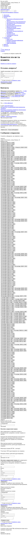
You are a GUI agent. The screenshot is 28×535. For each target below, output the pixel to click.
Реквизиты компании (10, 111)
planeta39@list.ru (19, 92)
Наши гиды (9, 39)
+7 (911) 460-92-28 (15, 96)
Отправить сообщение (6, 83)
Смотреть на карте (5, 4)
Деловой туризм (11, 33)
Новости (6, 44)
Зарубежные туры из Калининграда (16, 23)
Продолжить (4, 481)
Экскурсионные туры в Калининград (16, 21)
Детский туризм (11, 24)
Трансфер (9, 36)
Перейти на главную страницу (8, 63)
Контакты (6, 45)
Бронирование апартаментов (14, 25)
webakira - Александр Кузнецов (9, 116)
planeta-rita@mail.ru (19, 95)
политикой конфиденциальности (9, 124)
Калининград (7, 16)
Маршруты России (11, 27)
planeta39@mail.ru (5, 9)
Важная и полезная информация (15, 40)
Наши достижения (11, 43)
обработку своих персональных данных (11, 81)
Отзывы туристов (11, 41)
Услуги (5, 17)
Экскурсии (6, 15)
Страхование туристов (12, 35)
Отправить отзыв (5, 520)
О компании (7, 37)
